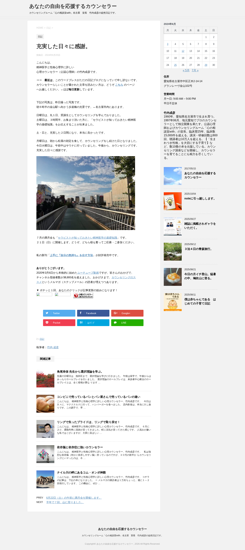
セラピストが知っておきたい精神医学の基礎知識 (87, 237)
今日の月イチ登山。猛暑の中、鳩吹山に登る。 (200, 276)
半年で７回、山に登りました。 (65, 502)
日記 (42, 339)
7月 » (195, 70)
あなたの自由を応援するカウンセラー (73, 6)
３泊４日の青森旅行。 (198, 248)
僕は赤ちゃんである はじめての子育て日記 (200, 301)
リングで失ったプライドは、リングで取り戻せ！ (88, 422)
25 (175, 65)
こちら (119, 84)
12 (183, 51)
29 (206, 65)
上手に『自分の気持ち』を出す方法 (71, 255)
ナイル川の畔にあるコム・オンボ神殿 (81, 472)
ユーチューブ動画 (88, 272)
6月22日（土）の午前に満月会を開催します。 (74, 497)
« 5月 (186, 70)
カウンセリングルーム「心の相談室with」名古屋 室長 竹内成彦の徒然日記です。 (122, 535)
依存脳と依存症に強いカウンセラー (80, 447)
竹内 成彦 (53, 347)
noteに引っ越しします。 (200, 198)
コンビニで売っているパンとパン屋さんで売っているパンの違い (98, 396)
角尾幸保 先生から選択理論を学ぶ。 (80, 371)
